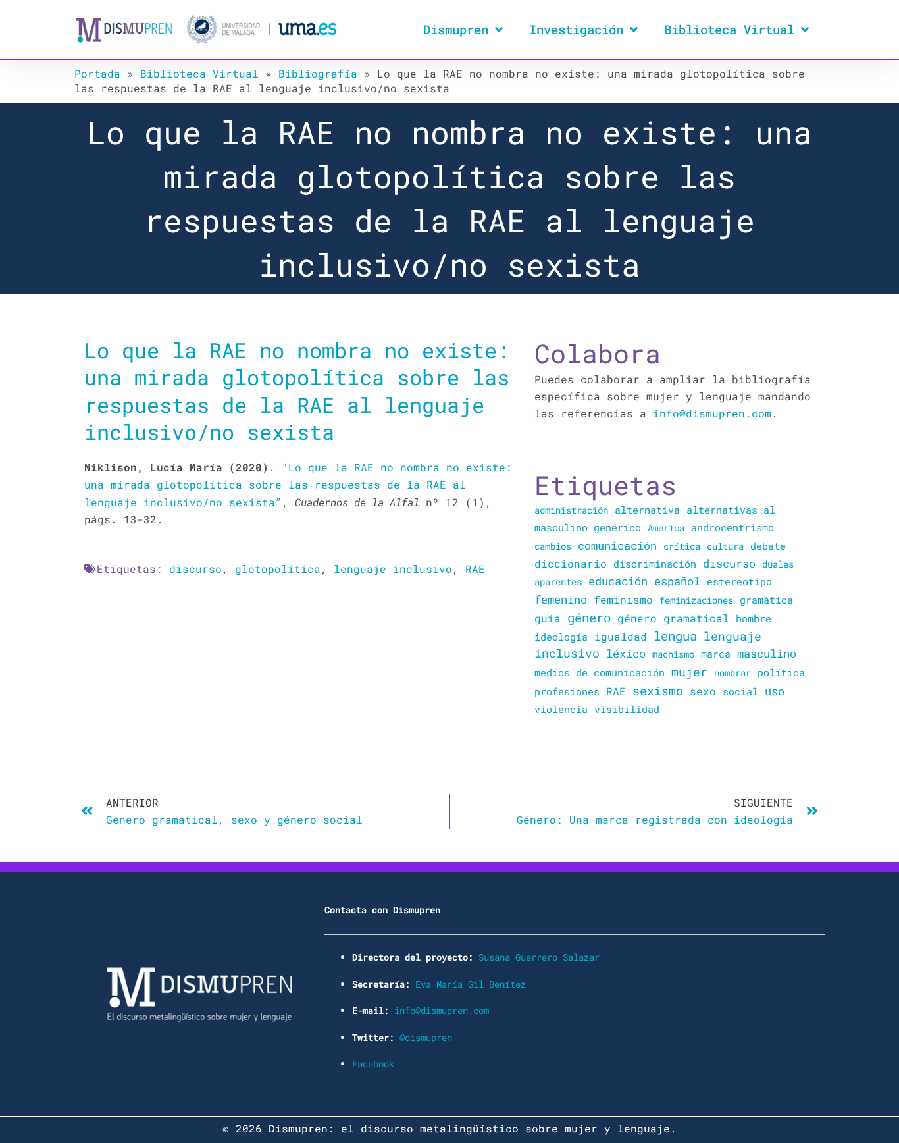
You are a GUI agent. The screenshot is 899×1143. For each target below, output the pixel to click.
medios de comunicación (599, 672)
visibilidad (626, 709)
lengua (675, 635)
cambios (552, 546)
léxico (626, 653)
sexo (703, 691)
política (781, 672)
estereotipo (739, 581)
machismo (673, 654)
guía (547, 618)
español (677, 581)
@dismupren (425, 1037)
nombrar (732, 672)
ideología (561, 636)
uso (774, 691)
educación (618, 581)
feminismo (623, 599)
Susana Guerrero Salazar (539, 957)
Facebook (373, 1063)
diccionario (570, 563)
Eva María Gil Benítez (470, 984)
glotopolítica (278, 568)
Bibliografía (317, 73)
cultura (725, 546)
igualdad (620, 636)
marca (716, 653)
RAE (475, 568)
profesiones (567, 691)
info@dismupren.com (712, 413)
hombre (753, 618)
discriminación (654, 563)
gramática (766, 599)
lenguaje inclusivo (393, 568)
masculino (766, 653)
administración (571, 510)
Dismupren (455, 29)
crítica (681, 546)
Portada (97, 73)
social (740, 691)
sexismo (657, 691)
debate (768, 546)
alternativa (647, 509)
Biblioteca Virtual (729, 29)
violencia (561, 709)
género (589, 617)
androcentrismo (732, 527)
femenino (560, 599)
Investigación (576, 29)
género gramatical (673, 618)
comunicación (617, 545)
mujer (689, 671)
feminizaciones (696, 600)
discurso (195, 568)
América (666, 527)
